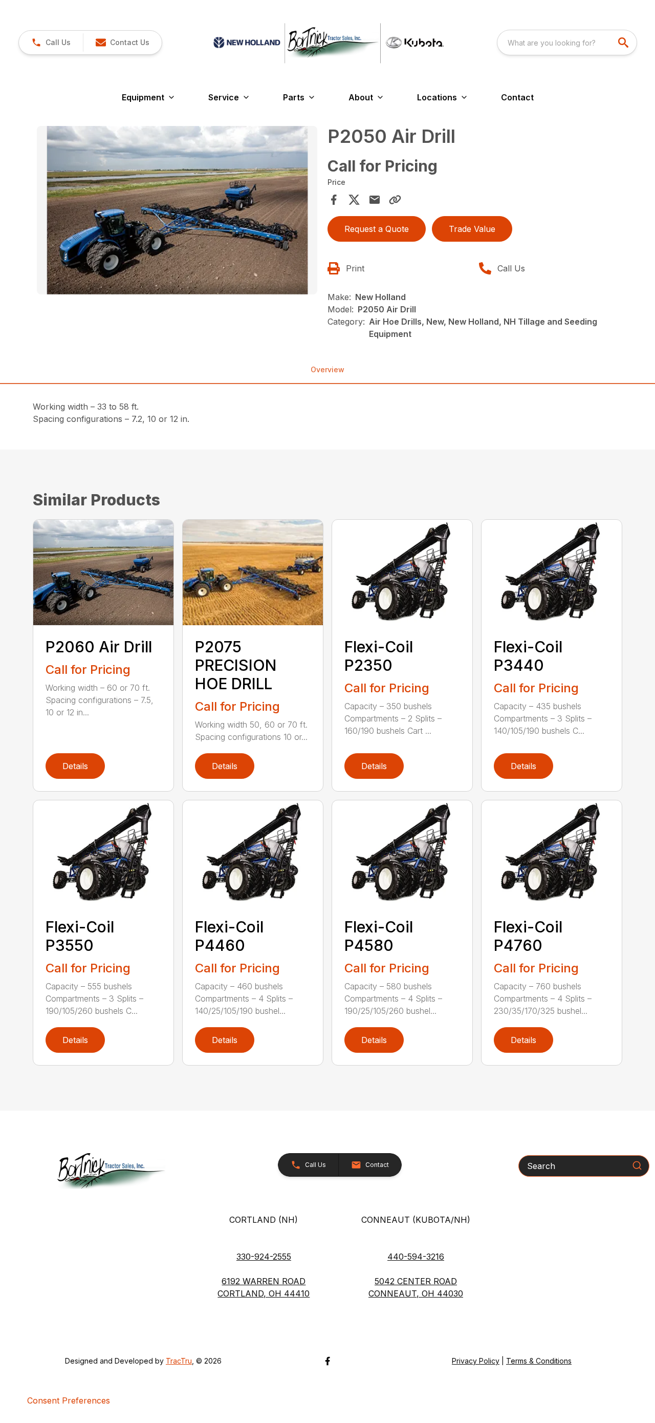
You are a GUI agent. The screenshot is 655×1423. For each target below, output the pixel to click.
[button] (51, 42)
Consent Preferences (68, 1400)
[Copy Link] (395, 200)
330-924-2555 (263, 1256)
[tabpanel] (177, 212)
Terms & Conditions (539, 1360)
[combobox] (567, 42)
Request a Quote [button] (376, 229)
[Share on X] (354, 200)
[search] (624, 42)
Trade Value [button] (472, 229)
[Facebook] (327, 1361)
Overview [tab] (327, 369)
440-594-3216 (415, 1256)
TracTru (179, 1360)
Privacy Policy (475, 1360)
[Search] (637, 1165)
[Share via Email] (374, 200)
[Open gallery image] (177, 210)
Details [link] (75, 766)
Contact (517, 97)
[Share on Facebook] (334, 200)
